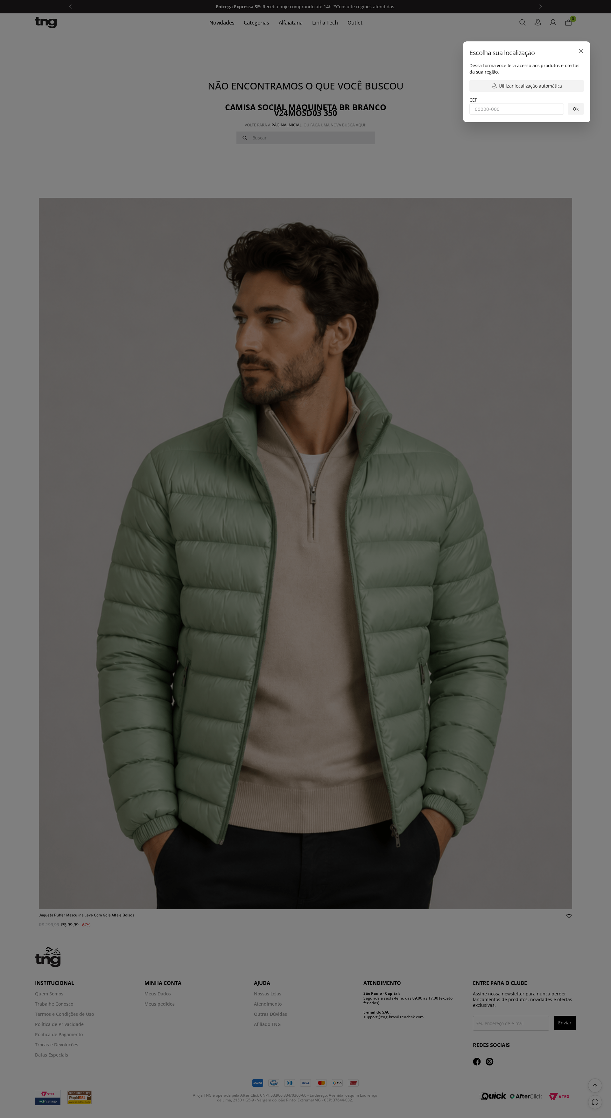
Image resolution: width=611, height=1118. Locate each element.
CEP (473, 100)
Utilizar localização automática (530, 86)
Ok (576, 108)
